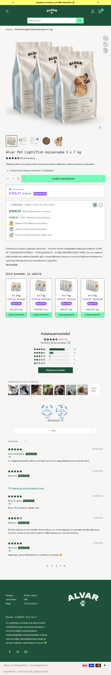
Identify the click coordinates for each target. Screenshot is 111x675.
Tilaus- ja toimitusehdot (15, 665)
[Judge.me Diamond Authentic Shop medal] (47, 410)
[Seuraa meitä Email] (26, 652)
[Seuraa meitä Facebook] (10, 652)
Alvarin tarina (30, 595)
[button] (13, 158)
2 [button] (51, 565)
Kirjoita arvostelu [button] (55, 370)
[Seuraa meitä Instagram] (18, 652)
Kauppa (9, 595)
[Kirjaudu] (93, 11)
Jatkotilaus (11, 599)
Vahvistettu (54, 420)
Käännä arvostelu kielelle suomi (28, 488)
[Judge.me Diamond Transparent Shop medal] (61, 410)
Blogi (8, 603)
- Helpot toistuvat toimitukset (33, 204)
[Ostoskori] (100, 11)
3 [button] (56, 565)
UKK (26, 599)
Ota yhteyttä (30, 603)
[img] (15, 449)
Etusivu (9, 29)
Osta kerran (17, 189)
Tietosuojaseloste (38, 665)
